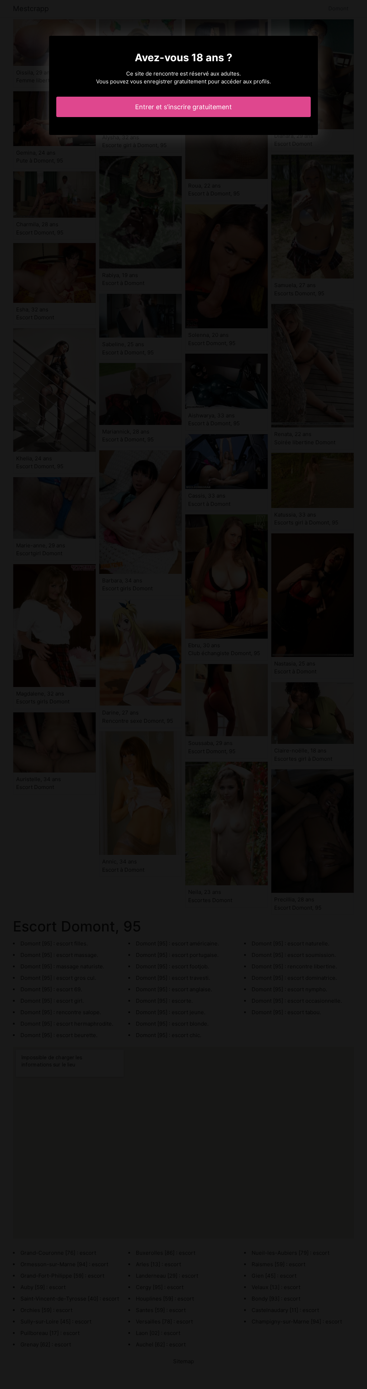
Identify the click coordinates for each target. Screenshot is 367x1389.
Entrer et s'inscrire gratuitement (183, 107)
